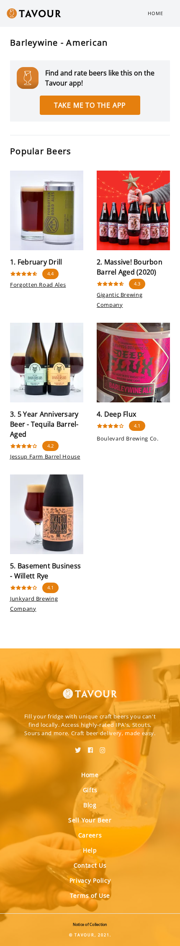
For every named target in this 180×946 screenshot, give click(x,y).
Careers (90, 835)
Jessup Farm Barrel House (45, 456)
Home (155, 13)
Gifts (90, 790)
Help (90, 850)
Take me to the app (90, 105)
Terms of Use (90, 895)
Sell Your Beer (90, 820)
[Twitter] (78, 747)
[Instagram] (102, 747)
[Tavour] (90, 688)
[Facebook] (90, 747)
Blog (90, 805)
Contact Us (90, 865)
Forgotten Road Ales (38, 284)
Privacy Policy (90, 880)
